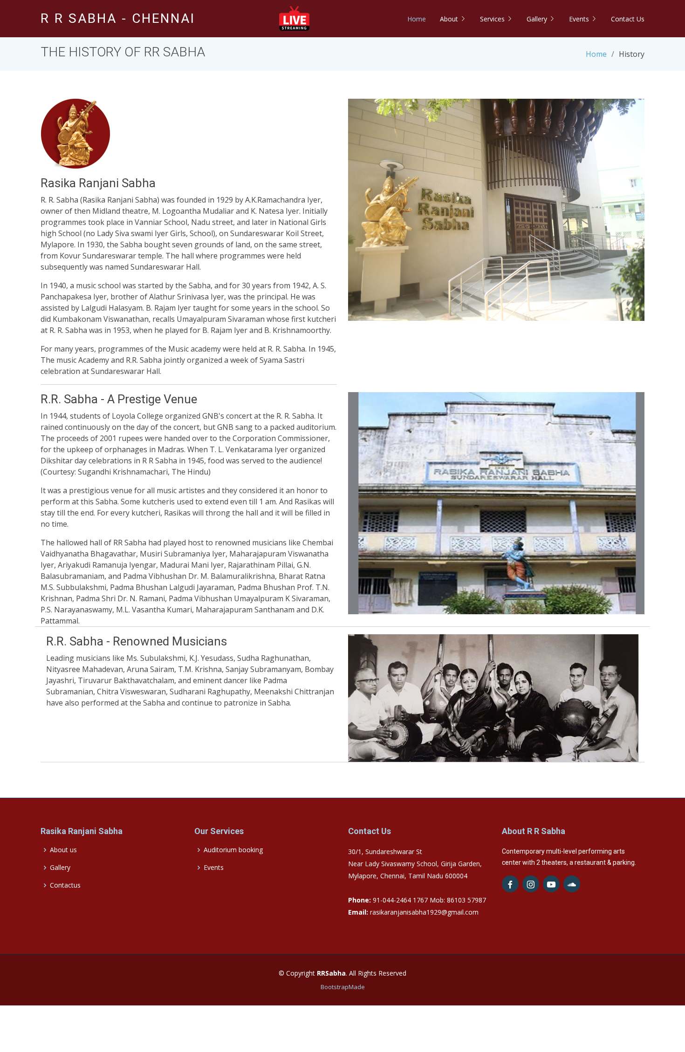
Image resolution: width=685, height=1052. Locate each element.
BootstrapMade (343, 987)
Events (214, 867)
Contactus (65, 885)
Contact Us (627, 18)
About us (63, 850)
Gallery (60, 867)
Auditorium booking (233, 850)
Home (416, 18)
